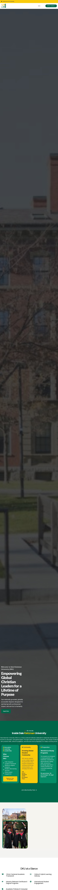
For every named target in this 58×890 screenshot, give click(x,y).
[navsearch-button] (44, 6)
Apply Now (6, 711)
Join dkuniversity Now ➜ (29, 790)
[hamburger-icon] (39, 6)
